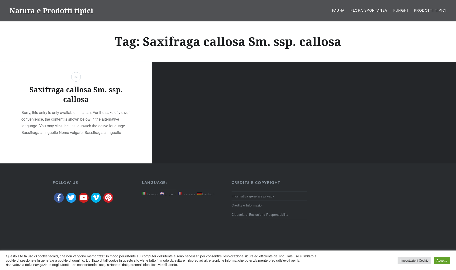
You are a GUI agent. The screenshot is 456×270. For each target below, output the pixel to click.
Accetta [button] (442, 260)
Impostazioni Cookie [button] (414, 260)
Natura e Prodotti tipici (51, 10)
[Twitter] (71, 198)
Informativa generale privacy (253, 196)
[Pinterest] (108, 198)
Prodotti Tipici (430, 10)
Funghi (400, 10)
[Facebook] (59, 198)
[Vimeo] (96, 198)
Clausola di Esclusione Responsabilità (260, 214)
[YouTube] (84, 198)
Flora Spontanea (369, 10)
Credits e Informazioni (248, 205)
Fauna (338, 10)
